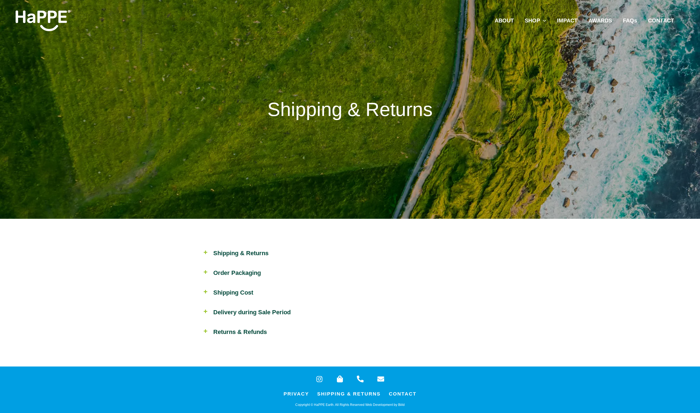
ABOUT (504, 21)
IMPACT (567, 21)
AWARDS (600, 21)
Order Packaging (237, 272)
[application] (543, 20)
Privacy (296, 394)
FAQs (630, 21)
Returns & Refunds (240, 331)
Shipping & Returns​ (241, 253)
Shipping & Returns (349, 394)
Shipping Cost (233, 292)
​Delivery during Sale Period (252, 312)
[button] (350, 253)
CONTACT (661, 21)
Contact (402, 394)
